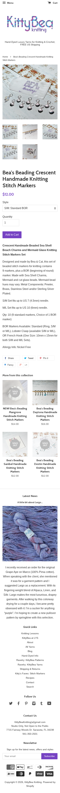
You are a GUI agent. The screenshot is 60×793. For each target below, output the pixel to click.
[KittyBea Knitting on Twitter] (11, 704)
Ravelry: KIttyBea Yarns (30, 664)
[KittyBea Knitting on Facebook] (18, 704)
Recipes (30, 678)
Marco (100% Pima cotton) (38, 572)
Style (5, 202)
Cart (55, 3)
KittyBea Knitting (33, 782)
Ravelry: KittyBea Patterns (30, 660)
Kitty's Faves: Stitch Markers (30, 673)
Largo (21, 585)
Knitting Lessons (30, 633)
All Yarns (30, 647)
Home (5, 57)
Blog (30, 651)
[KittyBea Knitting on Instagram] (34, 704)
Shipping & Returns (30, 669)
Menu (10, 3)
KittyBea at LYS (30, 638)
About (30, 642)
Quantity (7, 216)
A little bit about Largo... (30, 502)
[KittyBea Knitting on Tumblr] (41, 704)
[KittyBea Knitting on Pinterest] (26, 704)
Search (30, 687)
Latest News (30, 496)
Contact (30, 682)
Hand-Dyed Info (30, 656)
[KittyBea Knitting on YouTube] (49, 704)
